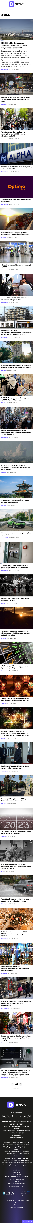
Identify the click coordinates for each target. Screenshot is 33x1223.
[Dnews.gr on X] (8, 1116)
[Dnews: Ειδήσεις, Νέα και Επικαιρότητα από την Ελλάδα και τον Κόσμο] (16, 4)
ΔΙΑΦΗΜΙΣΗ (16, 1172)
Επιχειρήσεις (5, 337)
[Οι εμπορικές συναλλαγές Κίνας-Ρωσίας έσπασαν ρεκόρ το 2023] (16, 487)
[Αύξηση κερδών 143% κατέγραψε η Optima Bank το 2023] (16, 187)
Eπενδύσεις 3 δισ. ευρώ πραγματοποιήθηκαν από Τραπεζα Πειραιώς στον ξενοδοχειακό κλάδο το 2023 (16, 332)
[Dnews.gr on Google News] (20, 1116)
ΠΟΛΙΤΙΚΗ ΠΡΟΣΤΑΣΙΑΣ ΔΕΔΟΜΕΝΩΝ (16, 1177)
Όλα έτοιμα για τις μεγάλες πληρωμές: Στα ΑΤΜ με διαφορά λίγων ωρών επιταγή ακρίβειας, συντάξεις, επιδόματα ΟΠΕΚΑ (15, 1072)
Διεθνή (3, 104)
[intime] (16, 1023)
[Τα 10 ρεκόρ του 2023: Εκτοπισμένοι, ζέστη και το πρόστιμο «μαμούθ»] (16, 819)
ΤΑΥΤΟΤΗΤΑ (16, 1170)
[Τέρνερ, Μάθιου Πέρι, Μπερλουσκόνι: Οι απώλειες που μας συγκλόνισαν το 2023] (16, 686)
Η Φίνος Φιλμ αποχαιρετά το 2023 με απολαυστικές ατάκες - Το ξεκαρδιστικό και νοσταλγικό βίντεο (16, 866)
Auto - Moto (5, 538)
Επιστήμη (4, 973)
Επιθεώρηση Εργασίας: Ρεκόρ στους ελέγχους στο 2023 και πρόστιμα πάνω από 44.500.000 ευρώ (16, 432)
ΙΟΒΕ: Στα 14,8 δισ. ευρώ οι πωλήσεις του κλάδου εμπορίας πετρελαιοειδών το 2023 (14, 45)
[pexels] (16, 352)
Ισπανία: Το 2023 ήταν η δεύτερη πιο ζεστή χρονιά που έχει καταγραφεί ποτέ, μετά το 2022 (15, 99)
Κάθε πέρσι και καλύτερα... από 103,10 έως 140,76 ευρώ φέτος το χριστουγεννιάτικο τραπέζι (15, 934)
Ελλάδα (3, 237)
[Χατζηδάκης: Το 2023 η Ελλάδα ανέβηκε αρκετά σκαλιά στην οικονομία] (16, 753)
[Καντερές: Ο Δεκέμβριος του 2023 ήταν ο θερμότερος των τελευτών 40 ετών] (16, 786)
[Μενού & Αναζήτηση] (2, 4)
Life (2, 871)
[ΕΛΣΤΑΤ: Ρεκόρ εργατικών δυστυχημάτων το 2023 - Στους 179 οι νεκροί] (16, 385)
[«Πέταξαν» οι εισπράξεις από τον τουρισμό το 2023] (16, 252)
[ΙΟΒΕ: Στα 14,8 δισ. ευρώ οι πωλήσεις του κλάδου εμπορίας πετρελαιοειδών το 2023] (16, 30)
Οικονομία (4, 69)
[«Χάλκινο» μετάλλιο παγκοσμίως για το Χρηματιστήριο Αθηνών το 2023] (16, 653)
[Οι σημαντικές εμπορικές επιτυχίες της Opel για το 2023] (16, 520)
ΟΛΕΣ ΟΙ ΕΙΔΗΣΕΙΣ (16, 1112)
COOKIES (16, 1181)
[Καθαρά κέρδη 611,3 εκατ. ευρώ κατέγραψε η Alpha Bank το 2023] (16, 154)
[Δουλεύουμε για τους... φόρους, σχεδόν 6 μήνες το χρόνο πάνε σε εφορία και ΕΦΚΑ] (16, 553)
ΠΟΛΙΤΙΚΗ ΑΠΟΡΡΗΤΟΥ (16, 1179)
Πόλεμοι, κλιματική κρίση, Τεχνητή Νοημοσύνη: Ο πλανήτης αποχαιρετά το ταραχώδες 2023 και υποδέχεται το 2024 (15, 733)
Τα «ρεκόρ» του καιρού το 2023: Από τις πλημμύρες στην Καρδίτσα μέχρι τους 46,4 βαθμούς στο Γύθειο (15, 633)
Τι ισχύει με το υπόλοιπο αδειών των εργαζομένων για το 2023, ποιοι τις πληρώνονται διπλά (13, 134)
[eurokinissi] (16, 585)
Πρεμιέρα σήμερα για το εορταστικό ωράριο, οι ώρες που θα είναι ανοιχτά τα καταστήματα (16, 1003)
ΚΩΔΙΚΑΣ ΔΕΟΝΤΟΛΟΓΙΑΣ (16, 1183)
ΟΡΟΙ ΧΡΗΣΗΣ (16, 1174)
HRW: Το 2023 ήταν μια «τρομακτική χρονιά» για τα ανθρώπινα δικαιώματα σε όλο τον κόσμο (15, 467)
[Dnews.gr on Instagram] (12, 1116)
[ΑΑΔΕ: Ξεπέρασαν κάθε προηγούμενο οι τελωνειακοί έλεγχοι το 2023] (16, 285)
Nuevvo (20, 1207)
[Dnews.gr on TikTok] (16, 1116)
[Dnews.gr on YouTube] (24, 1116)
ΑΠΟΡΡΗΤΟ (28, 1221)
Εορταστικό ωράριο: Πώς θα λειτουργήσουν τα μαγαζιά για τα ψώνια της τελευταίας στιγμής (16, 1038)
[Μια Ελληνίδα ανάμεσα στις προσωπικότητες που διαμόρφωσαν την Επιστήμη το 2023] (16, 954)
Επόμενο (20, 1084)
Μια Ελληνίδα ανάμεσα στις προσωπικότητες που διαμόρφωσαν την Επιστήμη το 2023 (15, 968)
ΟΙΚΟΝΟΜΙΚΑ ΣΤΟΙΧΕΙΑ (16, 1186)
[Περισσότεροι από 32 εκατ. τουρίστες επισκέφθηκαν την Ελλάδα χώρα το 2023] (16, 219)
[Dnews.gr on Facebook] (4, 1116)
